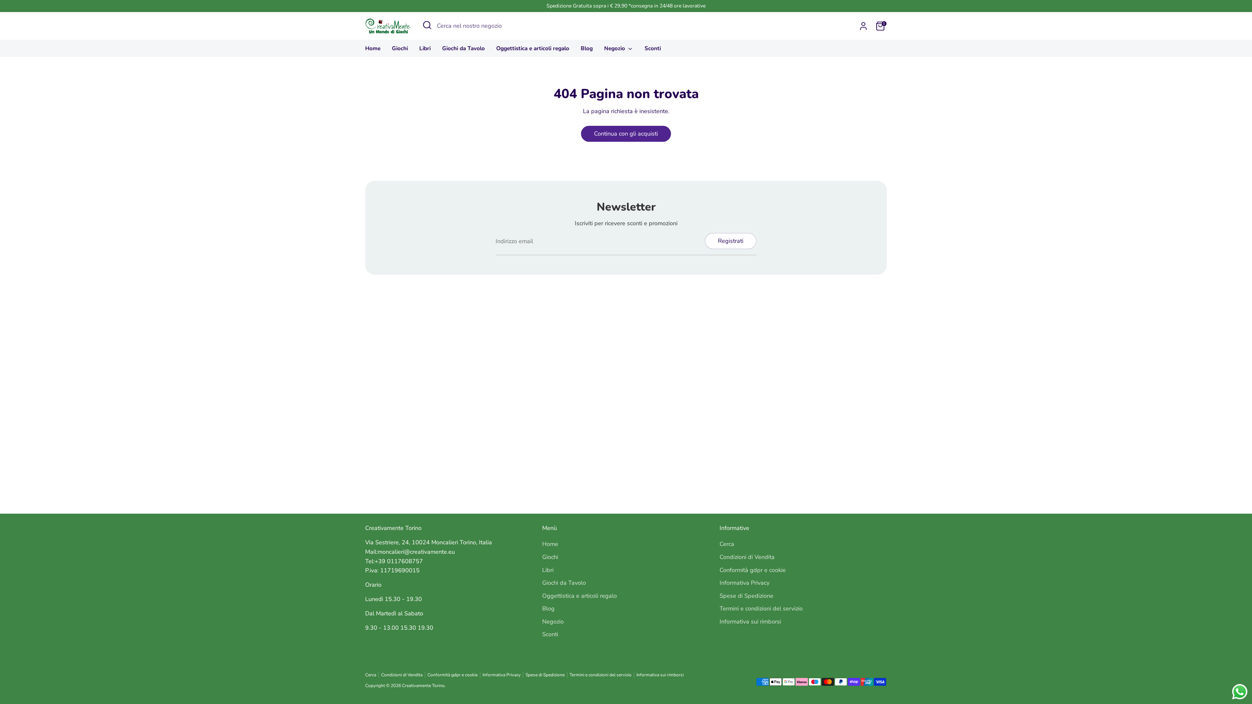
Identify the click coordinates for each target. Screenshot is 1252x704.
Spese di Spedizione (746, 596)
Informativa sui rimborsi (750, 621)
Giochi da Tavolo (463, 48)
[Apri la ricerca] (427, 25)
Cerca (727, 544)
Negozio (615, 48)
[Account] (863, 26)
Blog (587, 48)
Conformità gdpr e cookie (753, 570)
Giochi (400, 48)
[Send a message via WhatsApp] (1240, 692)
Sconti (653, 48)
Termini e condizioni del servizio (761, 608)
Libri (425, 48)
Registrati (730, 241)
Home (372, 48)
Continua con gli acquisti (626, 134)
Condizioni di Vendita (747, 557)
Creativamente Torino (423, 685)
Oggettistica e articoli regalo (532, 48)
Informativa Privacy (744, 583)
